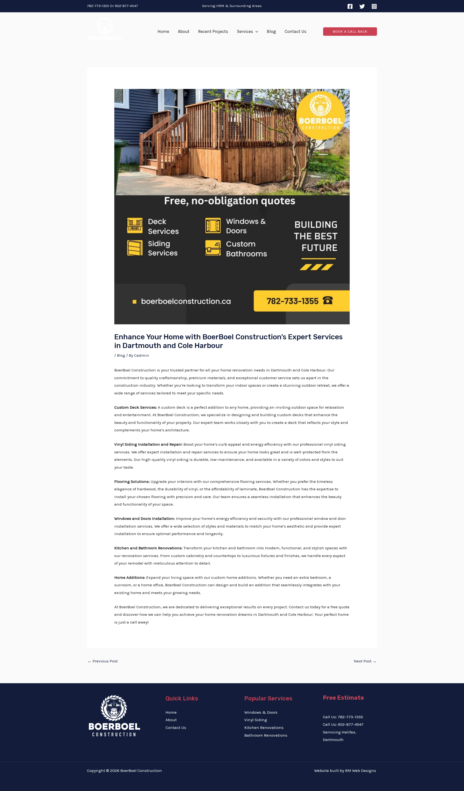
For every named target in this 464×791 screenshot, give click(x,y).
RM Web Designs (361, 770)
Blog (121, 355)
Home (171, 712)
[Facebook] (350, 6)
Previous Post (102, 661)
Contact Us (176, 727)
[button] (255, 31)
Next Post (365, 661)
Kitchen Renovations (263, 727)
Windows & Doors (260, 712)
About (171, 719)
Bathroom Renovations (265, 735)
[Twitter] (362, 6)
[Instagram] (374, 6)
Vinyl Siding (255, 719)
